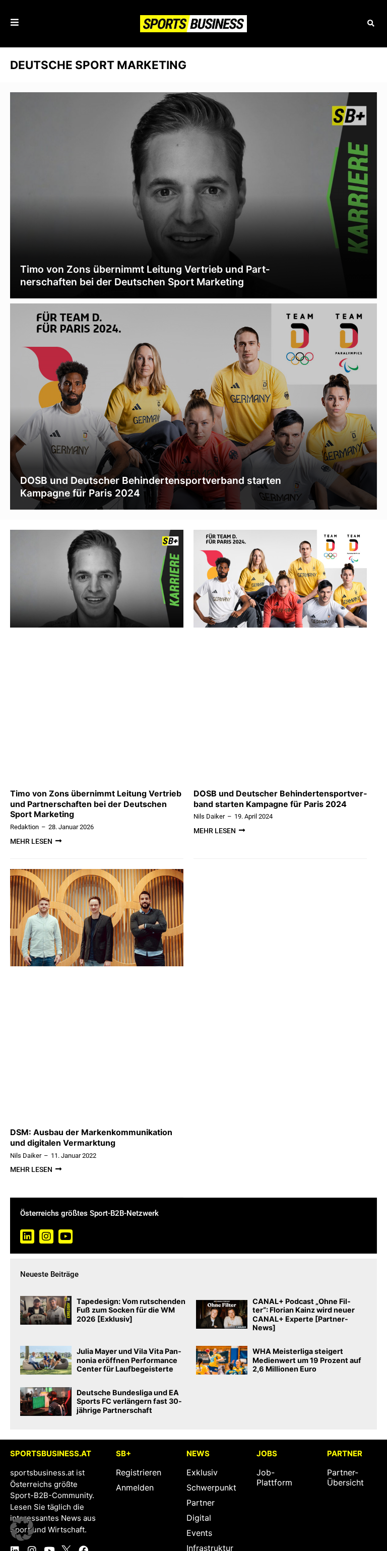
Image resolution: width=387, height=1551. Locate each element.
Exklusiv (202, 1472)
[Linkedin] (27, 1236)
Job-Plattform (274, 1477)
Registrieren (138, 1472)
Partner (200, 1503)
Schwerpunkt (211, 1487)
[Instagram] (46, 1236)
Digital (198, 1518)
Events (199, 1533)
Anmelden (135, 1487)
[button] (370, 23)
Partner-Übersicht (345, 1477)
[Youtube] (65, 1236)
